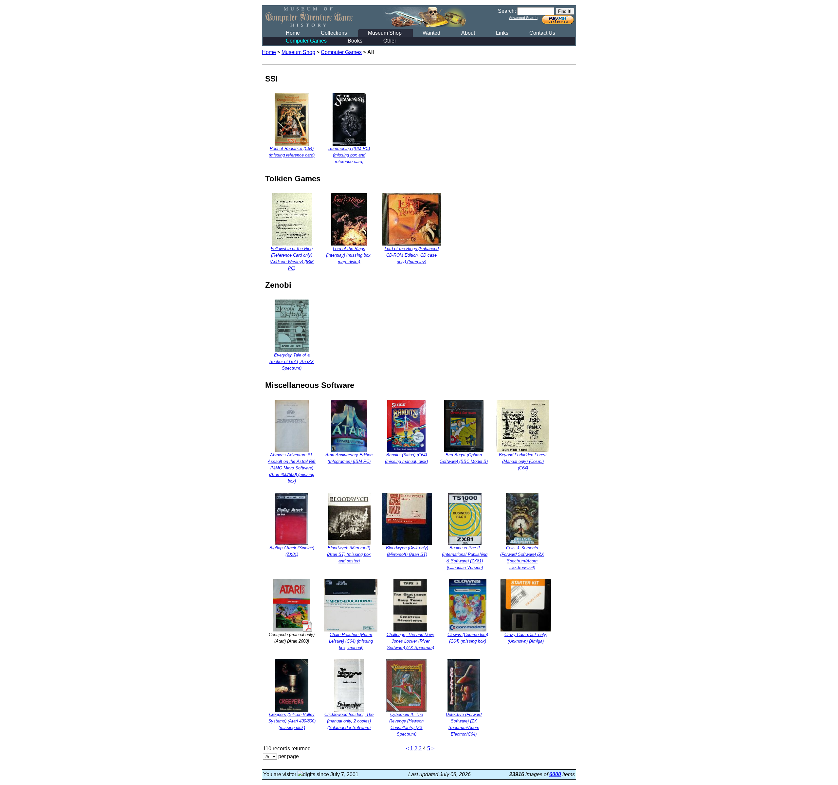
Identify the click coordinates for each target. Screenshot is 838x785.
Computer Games (306, 41)
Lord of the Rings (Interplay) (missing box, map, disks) (349, 255)
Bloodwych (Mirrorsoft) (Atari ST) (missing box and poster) (349, 555)
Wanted (431, 33)
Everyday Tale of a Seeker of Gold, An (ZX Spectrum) (291, 362)
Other (389, 41)
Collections (334, 33)
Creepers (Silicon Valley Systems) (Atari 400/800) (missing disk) (292, 721)
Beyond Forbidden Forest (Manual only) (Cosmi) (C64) (523, 462)
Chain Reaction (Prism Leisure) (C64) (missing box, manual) (351, 641)
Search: (507, 11)
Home (293, 33)
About (468, 33)
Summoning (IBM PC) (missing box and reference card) (349, 155)
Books (355, 41)
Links (502, 33)
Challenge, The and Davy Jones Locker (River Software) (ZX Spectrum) (410, 641)
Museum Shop (385, 33)
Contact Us (542, 33)
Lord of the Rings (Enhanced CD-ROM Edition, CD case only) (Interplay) (412, 255)
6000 (555, 774)
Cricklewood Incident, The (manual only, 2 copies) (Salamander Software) (348, 721)
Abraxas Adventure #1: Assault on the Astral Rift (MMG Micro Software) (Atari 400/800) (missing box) (292, 468)
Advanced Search (523, 18)
